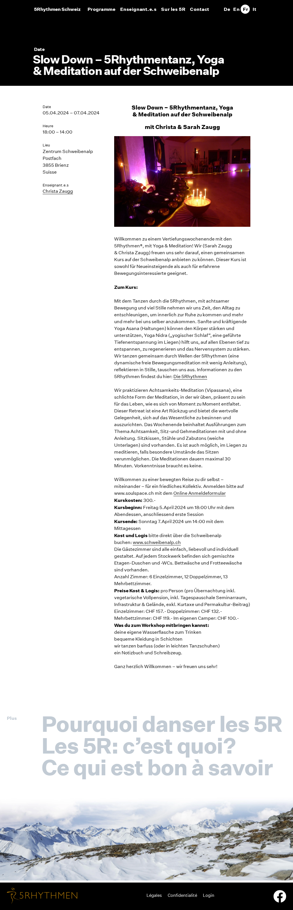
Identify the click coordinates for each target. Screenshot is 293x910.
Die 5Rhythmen (190, 376)
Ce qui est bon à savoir (157, 767)
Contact (199, 9)
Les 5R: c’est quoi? (138, 745)
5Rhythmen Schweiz (57, 9)
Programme (102, 9)
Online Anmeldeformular (199, 493)
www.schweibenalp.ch (157, 542)
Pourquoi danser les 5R (161, 723)
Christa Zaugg (58, 191)
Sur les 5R (173, 9)
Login (208, 895)
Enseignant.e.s (138, 9)
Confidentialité (182, 895)
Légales (154, 895)
